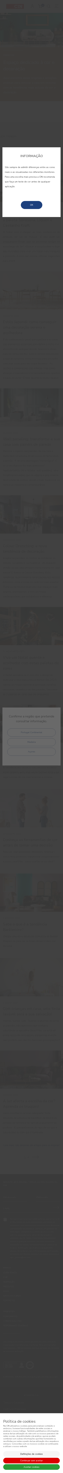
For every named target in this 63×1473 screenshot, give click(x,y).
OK (31, 204)
